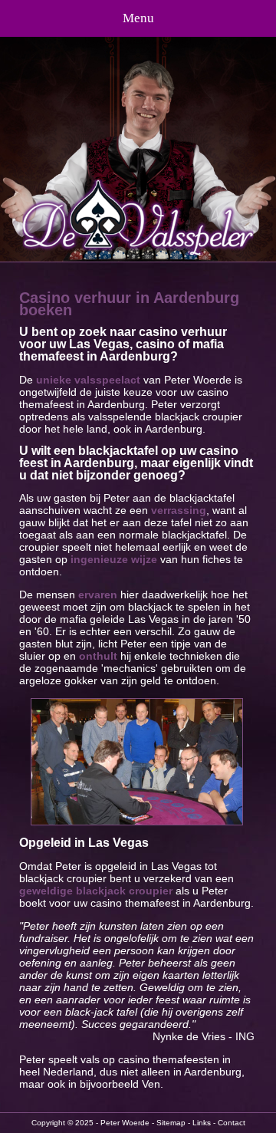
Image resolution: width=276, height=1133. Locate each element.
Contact (231, 1122)
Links (201, 1122)
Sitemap (171, 1122)
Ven (151, 1084)
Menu (138, 18)
